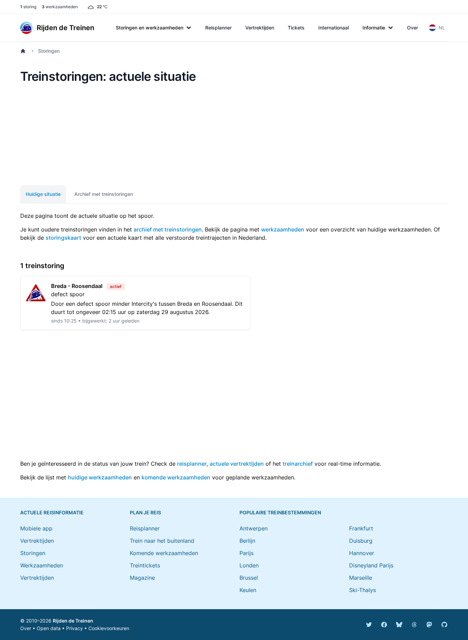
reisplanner (192, 463)
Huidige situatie (43, 194)
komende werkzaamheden (175, 477)
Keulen (247, 590)
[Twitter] (369, 624)
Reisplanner (218, 27)
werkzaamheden (60, 6)
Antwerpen (253, 528)
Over (412, 27)
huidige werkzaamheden (100, 477)
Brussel (248, 577)
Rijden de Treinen (73, 621)
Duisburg (360, 540)
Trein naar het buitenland (162, 540)
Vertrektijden (259, 27)
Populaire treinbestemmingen (280, 512)
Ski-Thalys (362, 590)
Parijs (246, 553)
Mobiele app (36, 528)
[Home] (24, 51)
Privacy (74, 628)
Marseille (360, 577)
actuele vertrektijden (237, 463)
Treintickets (145, 565)
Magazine (142, 577)
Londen (249, 565)
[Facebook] (384, 624)
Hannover (361, 553)
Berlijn (247, 540)
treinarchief (298, 463)
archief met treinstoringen (168, 229)
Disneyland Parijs (371, 565)
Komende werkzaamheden (164, 553)
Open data (49, 628)
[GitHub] (444, 624)
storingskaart (63, 237)
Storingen (32, 553)
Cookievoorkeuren (108, 628)
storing (28, 6)
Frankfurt (361, 528)
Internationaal (333, 27)
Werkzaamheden (41, 565)
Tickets (296, 27)
